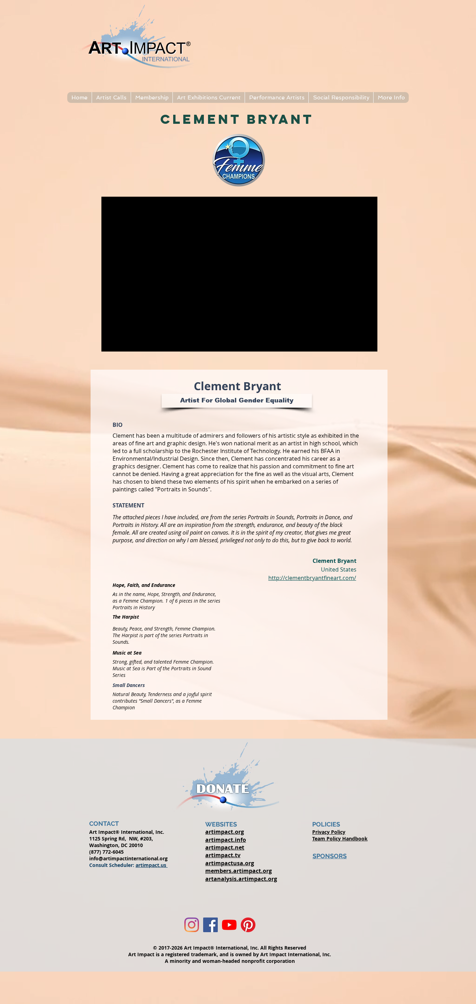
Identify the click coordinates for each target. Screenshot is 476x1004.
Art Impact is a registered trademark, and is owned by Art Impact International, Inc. (229, 954)
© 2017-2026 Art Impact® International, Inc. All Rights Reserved (229, 947)
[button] (111, 97)
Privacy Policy (328, 832)
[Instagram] (191, 925)
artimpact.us (152, 865)
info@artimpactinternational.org (128, 858)
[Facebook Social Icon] (210, 925)
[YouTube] (229, 925)
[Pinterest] (248, 925)
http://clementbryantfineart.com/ (312, 578)
